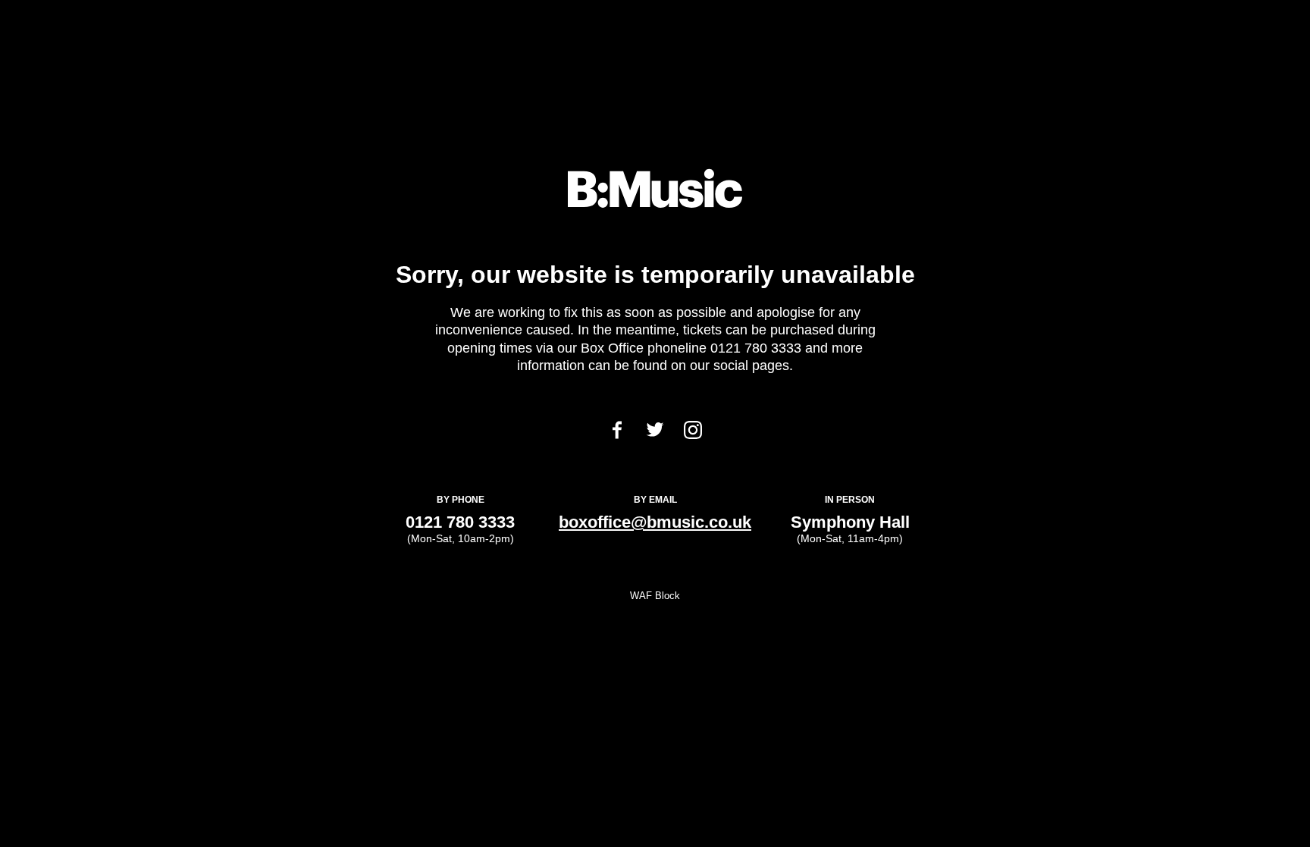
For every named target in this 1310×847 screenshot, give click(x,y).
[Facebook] (617, 435)
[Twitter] (655, 432)
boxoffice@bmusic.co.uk (655, 522)
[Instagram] (693, 435)
